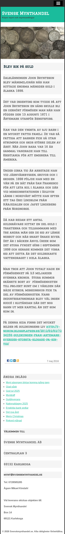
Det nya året (12, 412)
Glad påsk (11, 386)
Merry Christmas (14, 416)
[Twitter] (11, 360)
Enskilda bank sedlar (17, 408)
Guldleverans (13, 399)
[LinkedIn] (14, 360)
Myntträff (10, 395)
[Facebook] (8, 360)
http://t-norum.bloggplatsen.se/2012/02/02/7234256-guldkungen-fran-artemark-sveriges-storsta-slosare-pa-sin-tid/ (32, 335)
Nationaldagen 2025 (17, 403)
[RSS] (17, 360)
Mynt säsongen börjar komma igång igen (27, 382)
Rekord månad (14, 420)
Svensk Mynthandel (25, 13)
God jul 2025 (13, 391)
